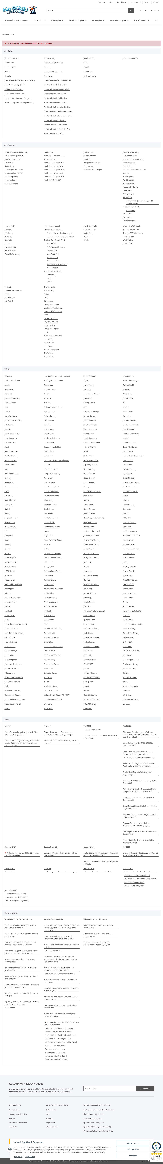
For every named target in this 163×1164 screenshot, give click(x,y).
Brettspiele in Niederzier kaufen (57, 129)
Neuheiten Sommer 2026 (54, 156)
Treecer (126, 682)
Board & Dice (49, 434)
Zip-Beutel (9, 301)
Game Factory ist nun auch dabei (97, 872)
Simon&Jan (48, 642)
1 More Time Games (92, 394)
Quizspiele (127, 217)
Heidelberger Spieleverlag (94, 518)
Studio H (87, 668)
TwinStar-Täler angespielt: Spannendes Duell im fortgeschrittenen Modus (139, 764)
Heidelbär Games (51, 518)
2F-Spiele (47, 398)
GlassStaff (9, 504)
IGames (47, 531)
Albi (6, 407)
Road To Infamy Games (14, 633)
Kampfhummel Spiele (131, 535)
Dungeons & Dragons (92, 162)
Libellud (8, 553)
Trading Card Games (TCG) (54, 240)
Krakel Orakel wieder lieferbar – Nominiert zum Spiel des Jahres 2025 (101, 854)
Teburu (126, 173)
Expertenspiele (129, 162)
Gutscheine (9, 162)
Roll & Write (127, 214)
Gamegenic (9, 482)
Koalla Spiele (128, 540)
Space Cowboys (11, 651)
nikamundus (49, 584)
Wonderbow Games (131, 699)
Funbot (7, 478)
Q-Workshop (49, 620)
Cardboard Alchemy (52, 438)
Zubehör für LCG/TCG (52, 271)
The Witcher (49, 353)
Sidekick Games (11, 642)
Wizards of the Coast (92, 699)
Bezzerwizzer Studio (131, 425)
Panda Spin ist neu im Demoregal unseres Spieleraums (100, 736)
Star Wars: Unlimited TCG (57, 264)
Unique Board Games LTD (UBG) (56, 695)
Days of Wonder (90, 447)
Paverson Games (50, 597)
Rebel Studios (89, 624)
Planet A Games (90, 376)
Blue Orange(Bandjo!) (52, 487)
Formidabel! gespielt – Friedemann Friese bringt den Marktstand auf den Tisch (139, 790)
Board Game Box (90, 429)
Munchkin (9, 236)
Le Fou (46, 549)
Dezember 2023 (11, 890)
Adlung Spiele (89, 403)
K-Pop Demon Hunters (56, 247)
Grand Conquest (90, 509)
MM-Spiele (48, 575)
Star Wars (48, 346)
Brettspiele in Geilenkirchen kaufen (58, 111)
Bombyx (87, 487)
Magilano (8, 394)
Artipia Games (49, 416)
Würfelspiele (128, 240)
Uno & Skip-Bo (10, 250)
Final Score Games (51, 496)
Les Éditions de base (131, 549)
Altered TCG (51, 243)
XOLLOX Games (90, 704)
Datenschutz (30, 1157)
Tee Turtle (48, 677)
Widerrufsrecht (90, 76)
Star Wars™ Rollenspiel (93, 169)
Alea (85, 407)
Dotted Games (89, 456)
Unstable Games (90, 695)
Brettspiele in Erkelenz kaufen (56, 102)
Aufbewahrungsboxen (13, 290)
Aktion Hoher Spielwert (14, 156)
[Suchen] (131, 10)
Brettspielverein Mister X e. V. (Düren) (20, 80)
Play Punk (8, 611)
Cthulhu (87, 159)
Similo (7, 243)
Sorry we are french (91, 646)
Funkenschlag (49, 325)
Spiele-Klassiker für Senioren (134, 169)
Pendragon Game (51, 602)
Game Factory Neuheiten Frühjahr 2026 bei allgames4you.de (140, 807)
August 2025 (89, 847)
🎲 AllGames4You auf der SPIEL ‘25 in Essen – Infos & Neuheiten (22, 854)
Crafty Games (128, 376)
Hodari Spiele (49, 522)
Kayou (86, 380)
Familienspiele (129, 180)
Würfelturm (127, 243)
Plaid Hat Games (50, 606)
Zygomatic (88, 708)
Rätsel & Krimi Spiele (131, 207)
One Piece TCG (53, 254)
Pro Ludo (126, 615)
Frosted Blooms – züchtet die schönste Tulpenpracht (138, 798)
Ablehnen (133, 1156)
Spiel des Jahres (11, 180)
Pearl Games (128, 597)
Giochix (126, 500)
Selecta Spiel (128, 637)
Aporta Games (49, 411)
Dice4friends (128, 451)
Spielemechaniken (105, 2)
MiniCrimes (130, 210)
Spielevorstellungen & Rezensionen (18, 919)
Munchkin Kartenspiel (53, 335)
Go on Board (88, 504)
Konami (47, 544)
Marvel (47, 332)
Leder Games (89, 549)
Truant (86, 686)
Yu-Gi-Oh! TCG (52, 268)
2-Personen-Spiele (130, 156)
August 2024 (10, 868)
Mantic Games (10, 566)
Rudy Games (89, 633)
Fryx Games (127, 473)
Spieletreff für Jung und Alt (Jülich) (18, 98)
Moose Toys (127, 575)
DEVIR (86, 451)
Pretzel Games (89, 615)
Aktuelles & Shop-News (53, 919)
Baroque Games (11, 487)
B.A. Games (9, 425)
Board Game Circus (12, 434)
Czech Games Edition (52, 447)
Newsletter (48, 76)
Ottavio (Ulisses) (90, 593)
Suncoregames (129, 668)
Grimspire (127, 509)
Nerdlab (87, 580)
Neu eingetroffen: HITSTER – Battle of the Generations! (139, 832)
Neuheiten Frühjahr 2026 (54, 162)
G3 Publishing (10, 500)
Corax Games (49, 442)
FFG (6, 469)
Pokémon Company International (57, 376)
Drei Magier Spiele (91, 460)
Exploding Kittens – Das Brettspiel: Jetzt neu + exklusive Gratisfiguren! (140, 854)
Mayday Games (129, 566)
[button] (140, 10)
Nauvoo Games (50, 580)
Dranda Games (10, 460)
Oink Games (128, 589)
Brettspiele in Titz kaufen (54, 133)
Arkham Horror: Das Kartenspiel (59, 233)
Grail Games (49, 509)
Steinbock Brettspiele (13, 664)
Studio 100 (48, 668)
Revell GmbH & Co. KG (53, 628)
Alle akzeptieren (133, 1143)
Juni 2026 (47, 726)
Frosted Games (89, 473)
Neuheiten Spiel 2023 (52, 180)
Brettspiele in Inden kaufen (55, 120)
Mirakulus (9, 575)
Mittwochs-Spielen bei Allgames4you (19, 102)
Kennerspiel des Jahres (14, 169)
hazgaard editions (12, 518)
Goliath (7, 509)
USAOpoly (127, 695)
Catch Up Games (90, 438)
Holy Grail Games (90, 522)
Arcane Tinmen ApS (91, 411)
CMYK (7, 491)
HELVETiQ (127, 518)
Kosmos (8, 549)
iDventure (127, 527)
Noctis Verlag (128, 584)
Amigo (7, 411)
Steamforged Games (131, 659)
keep (6, 540)
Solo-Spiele (127, 166)
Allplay (125, 407)
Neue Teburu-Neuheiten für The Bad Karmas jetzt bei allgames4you (138, 752)
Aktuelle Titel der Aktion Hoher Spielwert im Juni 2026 (61, 741)
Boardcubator (128, 429)
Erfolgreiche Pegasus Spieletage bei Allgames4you (137, 773)
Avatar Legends (90, 156)
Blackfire (8, 429)
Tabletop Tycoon (90, 673)
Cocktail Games (11, 442)
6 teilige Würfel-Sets (131, 229)
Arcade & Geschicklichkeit (133, 159)
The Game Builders (12, 682)
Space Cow (127, 646)
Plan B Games (128, 606)
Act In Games (89, 482)
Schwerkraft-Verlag (51, 637)
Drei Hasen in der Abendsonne (56, 460)
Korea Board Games (91, 544)
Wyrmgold (48, 704)
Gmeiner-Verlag (50, 504)
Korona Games (129, 544)
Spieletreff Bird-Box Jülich (15, 94)
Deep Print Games (130, 447)
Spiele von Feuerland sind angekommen (140, 872)
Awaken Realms (129, 420)
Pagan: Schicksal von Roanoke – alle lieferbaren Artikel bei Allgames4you (58, 733)
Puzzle (86, 240)
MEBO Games (10, 571)
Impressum (18, 1157)
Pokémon (8, 376)
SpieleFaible (9, 655)
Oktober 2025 (10, 847)
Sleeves (50, 281)
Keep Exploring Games (53, 540)
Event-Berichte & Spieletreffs (95, 919)
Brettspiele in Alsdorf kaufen (55, 85)
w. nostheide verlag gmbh (15, 699)
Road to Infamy (129, 628)
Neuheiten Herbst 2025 (53, 166)
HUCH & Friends (11, 527)
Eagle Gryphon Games (92, 491)
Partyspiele (127, 197)
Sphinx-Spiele (49, 651)
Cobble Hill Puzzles (51, 491)
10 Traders (127, 394)
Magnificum (88, 385)
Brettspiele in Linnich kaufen (55, 125)
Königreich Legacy (51, 329)
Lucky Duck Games (91, 558)
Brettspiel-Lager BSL (13, 159)
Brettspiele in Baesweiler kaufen (57, 89)
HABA (7, 513)
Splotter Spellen (11, 659)
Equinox (47, 465)
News (147, 2)
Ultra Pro (126, 690)
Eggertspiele (128, 460)
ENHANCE (8, 496)
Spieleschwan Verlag (52, 655)
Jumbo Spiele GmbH (92, 535)
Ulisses (86, 690)
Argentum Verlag (11, 416)
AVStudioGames (90, 420)
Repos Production (12, 628)
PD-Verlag (87, 597)
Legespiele (127, 190)
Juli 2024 (47, 868)
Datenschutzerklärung (50, 1089)
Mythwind (48, 339)
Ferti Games (128, 465)
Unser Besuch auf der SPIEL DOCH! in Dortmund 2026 (138, 744)
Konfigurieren (133, 1149)
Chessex (126, 389)
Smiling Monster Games (53, 380)
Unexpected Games (12, 695)
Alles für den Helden (131, 482)
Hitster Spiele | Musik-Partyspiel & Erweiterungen (139, 202)
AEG (124, 403)
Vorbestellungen (50, 159)
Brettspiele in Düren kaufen (55, 94)
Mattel (86, 566)
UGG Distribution (51, 690)
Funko (125, 496)
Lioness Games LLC (91, 553)
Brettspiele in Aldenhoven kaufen (57, 80)
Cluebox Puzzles (90, 229)
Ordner (50, 278)
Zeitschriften (10, 297)
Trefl (6, 686)
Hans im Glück (89, 513)
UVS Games (9, 389)
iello (6, 531)
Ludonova (87, 562)
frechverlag (88, 496)
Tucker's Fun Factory (131, 686)
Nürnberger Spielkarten (53, 589)
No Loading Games (91, 584)
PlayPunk (47, 611)
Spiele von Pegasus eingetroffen (137, 875)
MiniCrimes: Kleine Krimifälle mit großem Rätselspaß (139, 781)
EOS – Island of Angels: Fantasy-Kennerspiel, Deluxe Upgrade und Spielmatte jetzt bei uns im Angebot (22, 743)
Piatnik (7, 606)
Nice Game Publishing (13, 584)
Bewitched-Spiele (90, 425)
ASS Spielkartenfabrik (13, 420)
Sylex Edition (10, 673)
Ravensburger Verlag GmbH (16, 624)
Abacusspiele (49, 482)
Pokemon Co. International (94, 611)
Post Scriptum (49, 615)
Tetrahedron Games (92, 677)
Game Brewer (89, 478)
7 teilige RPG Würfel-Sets (133, 233)
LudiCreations (128, 558)
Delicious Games (11, 451)
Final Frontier (89, 469)
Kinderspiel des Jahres (14, 173)
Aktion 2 (47, 394)
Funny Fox (48, 478)
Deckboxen (51, 275)
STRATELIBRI (88, 664)
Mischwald (9, 233)
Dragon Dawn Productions (133, 456)
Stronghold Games (12, 668)
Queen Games (89, 620)
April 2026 (127, 726)
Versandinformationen (53, 71)
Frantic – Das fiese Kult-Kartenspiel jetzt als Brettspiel (101, 862)
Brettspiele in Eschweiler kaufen (57, 107)
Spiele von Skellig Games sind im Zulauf (140, 879)
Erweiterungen (129, 221)
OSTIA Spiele (49, 593)
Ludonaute (48, 562)
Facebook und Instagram (134, 886)
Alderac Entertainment (53, 407)
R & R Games (128, 620)
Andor (46, 294)
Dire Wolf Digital (11, 456)
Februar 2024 (89, 868)
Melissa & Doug (50, 389)
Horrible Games (129, 522)
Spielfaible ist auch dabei (134, 882)
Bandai (47, 425)
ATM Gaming (49, 420)
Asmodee (126, 416)
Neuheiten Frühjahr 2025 (54, 169)
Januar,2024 (128, 868)
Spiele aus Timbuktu (131, 651)
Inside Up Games (130, 531)
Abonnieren (145, 1088)
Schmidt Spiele (10, 637)
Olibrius (8, 593)
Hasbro (126, 513)
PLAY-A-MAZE (128, 385)
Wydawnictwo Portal (13, 704)
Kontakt (156, 2)
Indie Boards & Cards (92, 531)
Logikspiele (88, 233)
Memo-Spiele (128, 194)
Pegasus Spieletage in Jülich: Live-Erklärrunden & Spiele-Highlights (136, 824)
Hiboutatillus (10, 522)
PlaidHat (87, 606)
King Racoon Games (91, 540)
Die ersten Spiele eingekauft (16, 900)
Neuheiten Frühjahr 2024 (54, 176)
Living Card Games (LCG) (53, 229)
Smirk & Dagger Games (53, 646)
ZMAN (7, 708)
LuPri (125, 562)
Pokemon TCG (52, 257)
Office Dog (88, 589)
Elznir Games (10, 465)
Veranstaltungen (11, 183)
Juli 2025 (126, 847)
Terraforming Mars (51, 349)
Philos (125, 602)
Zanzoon (126, 704)
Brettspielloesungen (131, 380)
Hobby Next (9, 166)
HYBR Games (89, 527)
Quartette (8, 240)
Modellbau (88, 236)
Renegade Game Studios (133, 624)
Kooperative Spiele (130, 187)
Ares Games (128, 411)
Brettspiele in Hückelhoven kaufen (57, 116)
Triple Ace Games (51, 686)
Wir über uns (49, 58)
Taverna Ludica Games (14, 677)
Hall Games (48, 513)
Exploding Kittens (51, 318)
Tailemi (126, 673)
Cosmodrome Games (92, 442)
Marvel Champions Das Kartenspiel (61, 236)
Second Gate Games (92, 637)
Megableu (88, 571)
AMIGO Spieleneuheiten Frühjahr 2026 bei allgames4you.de (140, 815)
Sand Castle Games (130, 633)
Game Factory (128, 478)
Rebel (46, 624)
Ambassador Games (13, 380)
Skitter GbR (127, 642)
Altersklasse (121, 2)
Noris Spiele (9, 589)
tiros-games (88, 682)
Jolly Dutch (48, 535)
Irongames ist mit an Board (16, 897)
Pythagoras (48, 385)
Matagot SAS (49, 566)
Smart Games (10, 646)
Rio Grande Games (91, 628)
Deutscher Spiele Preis (53, 308)
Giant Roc (48, 500)
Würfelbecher (128, 236)
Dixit (46, 315)
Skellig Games (89, 642)
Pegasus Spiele (10, 602)
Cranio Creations (129, 442)
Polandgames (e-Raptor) (132, 611)
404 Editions (128, 398)
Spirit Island (49, 342)
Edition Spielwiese (130, 491)
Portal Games (10, 615)
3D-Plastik (87, 398)
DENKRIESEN (49, 451)
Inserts (7, 294)
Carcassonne (49, 301)
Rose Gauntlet (49, 633)
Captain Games (11, 438)
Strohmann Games (130, 664)
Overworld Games (130, 593)
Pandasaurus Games (13, 597)
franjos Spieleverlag (52, 473)
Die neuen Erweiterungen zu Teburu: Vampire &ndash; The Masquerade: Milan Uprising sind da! (139, 734)
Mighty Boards (129, 571)
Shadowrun (88, 166)
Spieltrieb (87, 655)
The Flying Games (130, 677)
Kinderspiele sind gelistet (15, 893)
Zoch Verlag (48, 708)
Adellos (47, 403)
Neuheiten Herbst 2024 (53, 173)
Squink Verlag (49, 659)
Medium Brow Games (52, 571)
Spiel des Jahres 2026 (93, 729)
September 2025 (50, 847)
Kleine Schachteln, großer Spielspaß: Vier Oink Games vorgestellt (21, 733)
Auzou (7, 385)
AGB (85, 63)
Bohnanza (9, 229)
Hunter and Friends (52, 527)
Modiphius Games (91, 575)
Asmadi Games (89, 416)
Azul (45, 297)
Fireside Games (129, 469)
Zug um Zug (49, 356)
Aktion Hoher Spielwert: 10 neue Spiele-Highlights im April (139, 841)
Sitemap (47, 67)
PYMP (7, 620)
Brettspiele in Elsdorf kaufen (55, 98)
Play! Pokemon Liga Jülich (15, 85)
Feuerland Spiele (51, 469)
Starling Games (90, 659)
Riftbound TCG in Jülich (14, 89)
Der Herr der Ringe (51, 304)
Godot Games (128, 504)
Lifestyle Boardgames (52, 553)
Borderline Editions (130, 487)
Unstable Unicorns (12, 254)
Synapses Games (51, 673)
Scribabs (87, 389)
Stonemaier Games (51, 664)
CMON (125, 438)
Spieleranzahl (135, 2)
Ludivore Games (11, 562)
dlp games (48, 456)
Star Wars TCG (10, 247)
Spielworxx (127, 655)
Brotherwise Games (131, 434)
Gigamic (87, 500)
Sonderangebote (11, 176)
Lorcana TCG (52, 250)
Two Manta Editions (12, 690)
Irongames (9, 535)
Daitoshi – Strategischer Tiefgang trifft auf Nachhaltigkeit (61, 854)
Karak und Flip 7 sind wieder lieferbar (139, 757)
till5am (47, 682)
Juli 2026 (8, 726)
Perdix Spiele (89, 602)
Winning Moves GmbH (53, 699)
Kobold (7, 544)
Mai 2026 (87, 726)
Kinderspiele (128, 176)
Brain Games (89, 434)
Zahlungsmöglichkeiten (53, 63)
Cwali (7, 447)
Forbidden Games (12, 473)
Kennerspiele (128, 183)
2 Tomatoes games (12, 398)
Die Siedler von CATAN (53, 311)
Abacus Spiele (10, 403)
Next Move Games (130, 580)
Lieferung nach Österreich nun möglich (60, 872)
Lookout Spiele (10, 558)
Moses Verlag (10, 580)
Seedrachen (10, 872)
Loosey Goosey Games (53, 558)
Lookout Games (129, 553)
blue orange (49, 429)
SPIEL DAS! (88, 651)
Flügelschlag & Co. (51, 322)
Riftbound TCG (53, 261)
